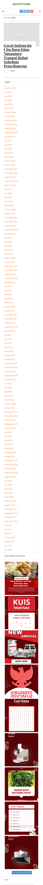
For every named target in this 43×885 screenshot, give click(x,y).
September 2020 (11, 375)
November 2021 (11, 319)
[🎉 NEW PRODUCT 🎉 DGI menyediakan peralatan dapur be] (21, 647)
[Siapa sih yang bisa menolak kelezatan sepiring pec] (21, 578)
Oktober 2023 (10, 226)
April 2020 (9, 396)
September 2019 (11, 424)
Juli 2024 (8, 189)
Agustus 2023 (10, 234)
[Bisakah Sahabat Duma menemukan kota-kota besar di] (21, 715)
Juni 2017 (8, 525)
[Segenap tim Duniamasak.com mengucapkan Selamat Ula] (21, 681)
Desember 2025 (11, 120)
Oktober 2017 (10, 517)
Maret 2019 (9, 448)
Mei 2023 (8, 246)
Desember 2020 (11, 363)
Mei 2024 (8, 197)
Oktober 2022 (10, 274)
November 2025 (11, 124)
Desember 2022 (11, 266)
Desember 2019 (11, 412)
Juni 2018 (8, 485)
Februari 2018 (10, 501)
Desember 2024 (11, 169)
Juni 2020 (8, 388)
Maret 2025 (9, 157)
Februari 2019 (10, 452)
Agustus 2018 (10, 477)
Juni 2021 (8, 339)
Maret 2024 (9, 205)
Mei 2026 (8, 100)
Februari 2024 (10, 209)
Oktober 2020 (10, 371)
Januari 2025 (10, 165)
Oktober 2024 (10, 177)
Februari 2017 (10, 537)
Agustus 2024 (10, 185)
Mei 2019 (8, 440)
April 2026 (9, 104)
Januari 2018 (10, 505)
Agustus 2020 (10, 379)
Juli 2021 (8, 335)
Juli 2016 (8, 545)
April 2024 (9, 201)
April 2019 (9, 444)
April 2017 (9, 533)
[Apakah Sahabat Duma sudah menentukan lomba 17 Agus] (21, 818)
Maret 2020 (9, 400)
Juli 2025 (8, 141)
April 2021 (9, 347)
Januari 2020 (10, 408)
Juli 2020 (8, 383)
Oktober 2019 (10, 420)
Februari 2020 (10, 404)
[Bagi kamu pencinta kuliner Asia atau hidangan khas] (21, 784)
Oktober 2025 (10, 128)
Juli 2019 (8, 432)
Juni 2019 (8, 436)
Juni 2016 (8, 550)
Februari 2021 (10, 355)
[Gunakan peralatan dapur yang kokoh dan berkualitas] (21, 852)
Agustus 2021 (10, 331)
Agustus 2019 (10, 428)
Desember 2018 (11, 460)
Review (12, 70)
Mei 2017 (8, 529)
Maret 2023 (9, 254)
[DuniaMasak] (21, 4)
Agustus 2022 (10, 282)
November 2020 (11, 367)
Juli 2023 (8, 238)
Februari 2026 (10, 112)
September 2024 (11, 181)
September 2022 (11, 278)
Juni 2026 (8, 96)
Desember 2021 (11, 315)
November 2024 (11, 173)
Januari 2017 (10, 541)
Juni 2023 (8, 242)
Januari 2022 (10, 311)
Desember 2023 (11, 217)
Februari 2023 (10, 258)
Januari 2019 (10, 456)
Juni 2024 (8, 193)
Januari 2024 (10, 213)
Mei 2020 (8, 392)
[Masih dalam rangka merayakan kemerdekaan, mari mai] (21, 612)
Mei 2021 (8, 343)
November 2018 (11, 464)
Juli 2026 (8, 92)
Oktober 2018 (10, 469)
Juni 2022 (8, 290)
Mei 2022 (8, 294)
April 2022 (9, 298)
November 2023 (11, 222)
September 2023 (11, 230)
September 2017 (11, 521)
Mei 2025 (8, 149)
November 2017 (11, 513)
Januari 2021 (10, 359)
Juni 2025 (8, 145)
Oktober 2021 (10, 323)
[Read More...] (6, 71)
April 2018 (9, 493)
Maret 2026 (9, 108)
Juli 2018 (8, 481)
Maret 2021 (9, 351)
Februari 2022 (10, 307)
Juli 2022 (8, 286)
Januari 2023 (10, 262)
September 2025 (11, 132)
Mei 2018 (8, 489)
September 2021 (11, 327)
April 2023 (9, 250)
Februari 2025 (10, 161)
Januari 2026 (10, 116)
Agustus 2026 (10, 88)
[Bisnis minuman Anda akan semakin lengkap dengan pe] (21, 749)
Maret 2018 (9, 497)
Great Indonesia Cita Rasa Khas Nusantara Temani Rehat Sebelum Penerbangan (18, 55)
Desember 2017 (11, 509)
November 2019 (11, 416)
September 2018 (11, 473)
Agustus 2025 (10, 136)
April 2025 (9, 153)
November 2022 (11, 270)
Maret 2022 (9, 303)
